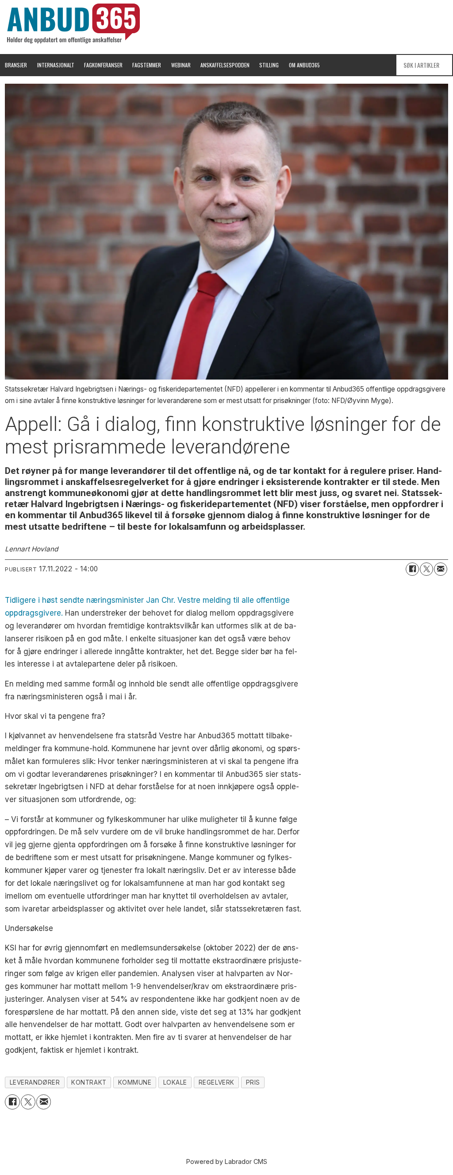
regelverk (216, 1082)
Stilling (269, 65)
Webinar (181, 65)
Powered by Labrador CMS (226, 1161)
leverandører (35, 1082)
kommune (135, 1082)
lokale (175, 1082)
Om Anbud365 (304, 65)
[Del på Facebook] (412, 569)
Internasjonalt (55, 65)
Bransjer (16, 65)
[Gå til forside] (73, 23)
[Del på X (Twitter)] (426, 569)
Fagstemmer (146, 65)
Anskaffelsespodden (225, 65)
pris (253, 1082)
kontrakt (88, 1082)
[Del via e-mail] (440, 569)
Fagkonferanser (103, 65)
